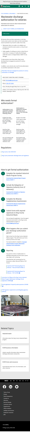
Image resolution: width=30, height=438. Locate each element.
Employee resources (8, 412)
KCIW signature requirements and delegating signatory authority (15, 290)
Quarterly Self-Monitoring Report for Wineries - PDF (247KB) (16, 272)
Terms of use (7, 392)
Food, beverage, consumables (8, 13)
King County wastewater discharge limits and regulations (15, 155)
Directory (6, 400)
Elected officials (7, 402)
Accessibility (6, 424)
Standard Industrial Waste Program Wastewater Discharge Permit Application (16, 243)
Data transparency (8, 396)
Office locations (7, 408)
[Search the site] (25, 6)
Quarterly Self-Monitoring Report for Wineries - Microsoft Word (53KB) (16, 266)
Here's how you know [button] (15, 3)
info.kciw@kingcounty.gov (12, 80)
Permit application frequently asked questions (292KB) (15, 284)
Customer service (8, 404)
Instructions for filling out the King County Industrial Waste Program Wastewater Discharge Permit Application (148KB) (14, 279)
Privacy (5, 394)
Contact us (6, 398)
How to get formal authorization (13, 28)
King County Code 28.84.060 (9, 151)
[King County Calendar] (19, 6)
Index (6, 381)
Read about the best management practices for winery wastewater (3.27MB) (15, 71)
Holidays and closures (9, 410)
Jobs (5, 414)
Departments (7, 406)
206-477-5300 (10, 83)
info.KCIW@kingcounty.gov (12, 223)
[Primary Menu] (28, 6)
